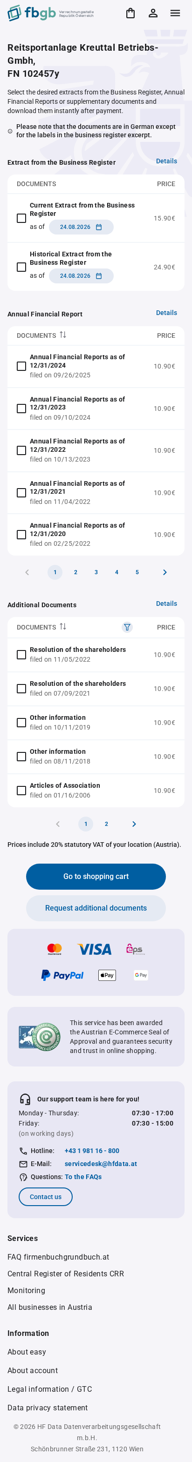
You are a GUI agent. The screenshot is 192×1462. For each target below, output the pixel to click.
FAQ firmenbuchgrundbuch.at (58, 1257)
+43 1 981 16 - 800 (92, 1150)
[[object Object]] (127, 627)
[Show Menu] (175, 13)
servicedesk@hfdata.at (101, 1163)
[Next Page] (165, 572)
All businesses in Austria (49, 1307)
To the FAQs (83, 1176)
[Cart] (130, 13)
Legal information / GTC (49, 1389)
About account (32, 1370)
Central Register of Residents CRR (65, 1273)
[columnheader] (75, 335)
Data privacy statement (47, 1407)
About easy (26, 1352)
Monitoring (26, 1290)
